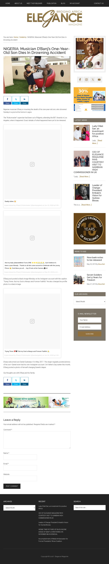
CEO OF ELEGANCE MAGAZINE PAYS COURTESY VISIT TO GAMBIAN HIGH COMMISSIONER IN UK (51, 515)
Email (6, 464)
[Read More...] (85, 177)
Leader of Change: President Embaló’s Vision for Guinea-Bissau (97, 193)
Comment (7, 430)
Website (6, 474)
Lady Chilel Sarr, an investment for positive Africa (98, 131)
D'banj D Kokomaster (23, 205)
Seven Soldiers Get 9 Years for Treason (94, 277)
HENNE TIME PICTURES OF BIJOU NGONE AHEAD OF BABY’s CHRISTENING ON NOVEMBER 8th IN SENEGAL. (52, 532)
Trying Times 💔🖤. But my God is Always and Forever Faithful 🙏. (27, 351)
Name (6, 453)
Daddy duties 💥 (10, 201)
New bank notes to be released (95, 258)
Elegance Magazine (61, 556)
